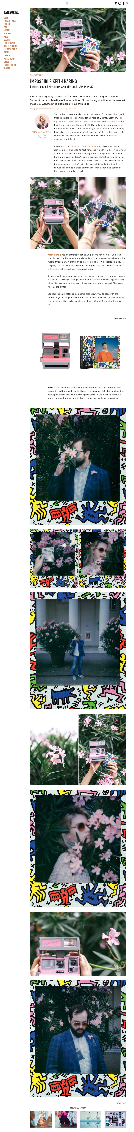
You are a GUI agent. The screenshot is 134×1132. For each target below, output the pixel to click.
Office (7, 55)
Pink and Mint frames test (88, 121)
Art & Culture (10, 46)
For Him (7, 33)
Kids (6, 36)
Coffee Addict (10, 65)
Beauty (7, 17)
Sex (5, 27)
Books (7, 24)
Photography (10, 43)
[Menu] (8, 4)
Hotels (7, 30)
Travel (7, 68)
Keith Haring (54, 255)
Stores (7, 52)
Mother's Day (113, 121)
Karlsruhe (9, 58)
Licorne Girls (10, 49)
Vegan (7, 39)
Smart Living (10, 21)
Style (6, 61)
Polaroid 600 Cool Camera (85, 146)
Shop (56, 355)
